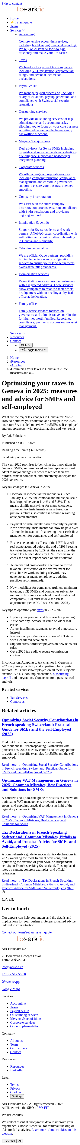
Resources (17, 337)
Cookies (15, 1092)
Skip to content (12, 3)
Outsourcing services (24, 1015)
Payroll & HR (19, 1011)
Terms (14, 1084)
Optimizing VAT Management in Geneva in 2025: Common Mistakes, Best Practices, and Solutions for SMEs (40, 785)
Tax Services (19, 698)
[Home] (23, 11)
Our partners (18, 1048)
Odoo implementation (24, 1026)
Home (14, 18)
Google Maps (11, 989)
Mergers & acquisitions (25, 1018)
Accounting (18, 1003)
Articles (16, 365)
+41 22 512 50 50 (14, 974)
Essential (9, 1141)
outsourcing (61, 674)
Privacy (15, 1088)
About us (16, 1040)
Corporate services (22, 1022)
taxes (40, 610)
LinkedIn (16, 1070)
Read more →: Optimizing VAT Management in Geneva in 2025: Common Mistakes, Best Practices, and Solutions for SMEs (40, 820)
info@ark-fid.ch (12, 967)
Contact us (17, 701)
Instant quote (21, 22)
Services (16, 30)
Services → (18, 333)
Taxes (14, 1007)
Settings (17, 1096)
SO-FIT (43, 1107)
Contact (15, 341)
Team (14, 26)
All (20, 1141)
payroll (6, 677)
